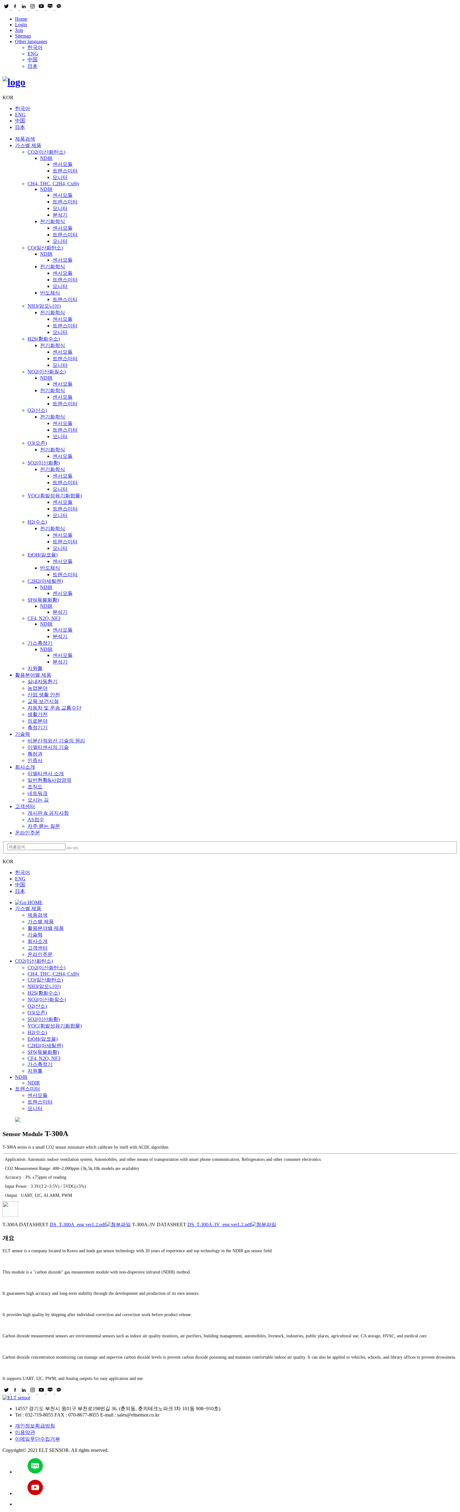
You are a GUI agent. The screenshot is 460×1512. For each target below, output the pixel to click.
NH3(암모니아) (44, 306)
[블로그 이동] (236, 1466)
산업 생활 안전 (44, 694)
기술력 (22, 734)
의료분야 (38, 721)
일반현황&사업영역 (49, 780)
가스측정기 (40, 643)
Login (21, 24)
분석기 (60, 215)
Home (21, 19)
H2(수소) (37, 522)
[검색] (69, 848)
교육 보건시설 (43, 701)
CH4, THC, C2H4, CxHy (53, 183)
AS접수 (36, 819)
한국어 (35, 47)
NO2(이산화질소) (47, 371)
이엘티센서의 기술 (48, 747)
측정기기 (38, 727)
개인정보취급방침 (35, 1425)
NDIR (46, 158)
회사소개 (25, 767)
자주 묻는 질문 (44, 826)
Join (19, 30)
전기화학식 (52, 221)
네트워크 (38, 793)
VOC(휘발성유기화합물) (55, 495)
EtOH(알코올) (43, 554)
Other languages (31, 41)
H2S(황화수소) (44, 338)
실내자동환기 (43, 681)
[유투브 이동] (236, 1488)
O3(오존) (37, 443)
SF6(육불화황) (43, 599)
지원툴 (35, 668)
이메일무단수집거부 (37, 1439)
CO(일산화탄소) (45, 247)
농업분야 (38, 688)
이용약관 (25, 1432)
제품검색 (25, 138)
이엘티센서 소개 (46, 773)
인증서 (35, 760)
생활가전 (38, 714)
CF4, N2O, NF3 (44, 618)
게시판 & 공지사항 (48, 813)
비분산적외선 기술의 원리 (56, 740)
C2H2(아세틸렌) (45, 581)
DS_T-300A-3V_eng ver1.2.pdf (219, 1224)
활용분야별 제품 (33, 675)
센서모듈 (63, 164)
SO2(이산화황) (44, 462)
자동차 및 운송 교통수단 (54, 707)
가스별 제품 (28, 145)
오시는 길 (38, 799)
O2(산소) (37, 410)
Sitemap (23, 35)
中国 (33, 59)
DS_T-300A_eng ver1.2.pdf (78, 1224)
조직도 (35, 786)
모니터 (60, 177)
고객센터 (25, 806)
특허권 (35, 753)
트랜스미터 (65, 170)
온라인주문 (27, 832)
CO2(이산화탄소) (46, 152)
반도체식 (50, 292)
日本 (33, 66)
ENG (33, 53)
